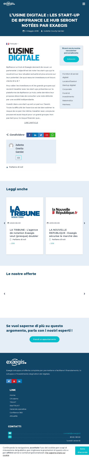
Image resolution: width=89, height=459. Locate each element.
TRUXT (13, 402)
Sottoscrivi (71, 59)
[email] (18, 157)
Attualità (13, 416)
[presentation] (4, 223)
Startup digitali (69, 85)
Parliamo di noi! (16, 167)
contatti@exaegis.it (72, 433)
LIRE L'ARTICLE (31, 123)
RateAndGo (67, 100)
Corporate (67, 89)
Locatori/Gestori (69, 81)
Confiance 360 (16, 412)
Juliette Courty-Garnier (54, 31)
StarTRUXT (15, 405)
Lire (13, 243)
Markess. (66, 104)
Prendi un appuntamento (44, 339)
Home (12, 395)
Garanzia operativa (18, 409)
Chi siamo (14, 399)
